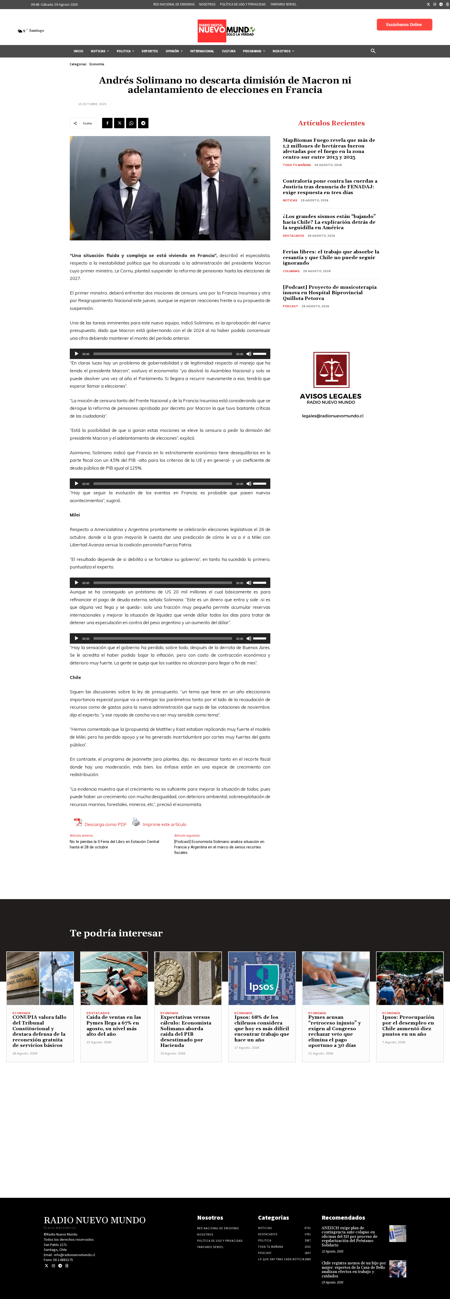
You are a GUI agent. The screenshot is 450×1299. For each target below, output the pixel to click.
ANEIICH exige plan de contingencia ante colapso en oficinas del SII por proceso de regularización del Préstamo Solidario (349, 1237)
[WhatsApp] (131, 123)
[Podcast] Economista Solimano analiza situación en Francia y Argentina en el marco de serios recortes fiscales (219, 847)
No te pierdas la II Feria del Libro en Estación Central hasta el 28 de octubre (114, 844)
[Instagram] (435, 4)
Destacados (293, 236)
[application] (170, 354)
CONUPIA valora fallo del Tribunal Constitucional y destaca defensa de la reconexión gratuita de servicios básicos (39, 1031)
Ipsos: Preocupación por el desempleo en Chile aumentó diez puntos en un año (408, 1025)
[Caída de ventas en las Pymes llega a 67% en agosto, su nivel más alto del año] (114, 978)
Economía (97, 64)
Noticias (290, 200)
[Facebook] (107, 123)
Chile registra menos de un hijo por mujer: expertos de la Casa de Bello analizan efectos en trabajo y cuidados (354, 1270)
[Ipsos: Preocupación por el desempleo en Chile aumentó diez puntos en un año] (410, 978)
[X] (119, 123)
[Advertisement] (225, 1098)
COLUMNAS (291, 271)
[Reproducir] (76, 353)
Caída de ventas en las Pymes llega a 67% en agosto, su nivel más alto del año (113, 1025)
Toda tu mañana (297, 165)
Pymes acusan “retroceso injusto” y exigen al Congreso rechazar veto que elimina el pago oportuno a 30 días (334, 1031)
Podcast (290, 306)
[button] (373, 51)
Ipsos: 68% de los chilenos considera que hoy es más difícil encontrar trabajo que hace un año (261, 1028)
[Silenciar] (249, 353)
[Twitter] (428, 4)
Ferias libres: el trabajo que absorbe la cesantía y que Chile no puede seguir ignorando (331, 257)
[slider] (260, 353)
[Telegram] (441, 4)
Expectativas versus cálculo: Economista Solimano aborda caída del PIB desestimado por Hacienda (185, 1031)
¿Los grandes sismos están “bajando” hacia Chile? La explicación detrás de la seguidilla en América (329, 222)
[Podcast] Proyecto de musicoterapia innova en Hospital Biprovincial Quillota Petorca (330, 293)
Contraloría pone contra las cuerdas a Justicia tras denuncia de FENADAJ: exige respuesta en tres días (330, 186)
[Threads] (67, 1266)
